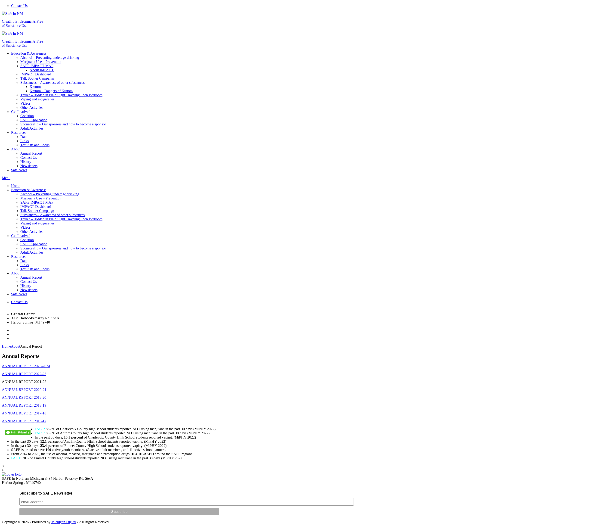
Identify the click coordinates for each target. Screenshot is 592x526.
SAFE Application (33, 120)
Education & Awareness (28, 53)
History (25, 162)
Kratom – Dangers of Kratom (51, 91)
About (15, 149)
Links (24, 141)
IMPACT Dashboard (35, 74)
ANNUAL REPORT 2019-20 (24, 397)
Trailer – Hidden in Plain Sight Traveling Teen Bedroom (61, 95)
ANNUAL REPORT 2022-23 (24, 374)
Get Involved (20, 112)
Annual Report (31, 153)
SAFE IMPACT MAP (36, 66)
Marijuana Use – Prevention (40, 62)
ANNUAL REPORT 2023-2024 (26, 366)
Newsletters (28, 166)
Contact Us (19, 6)
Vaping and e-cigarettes (37, 99)
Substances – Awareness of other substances (52, 82)
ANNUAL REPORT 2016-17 (24, 421)
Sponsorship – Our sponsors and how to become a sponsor (63, 124)
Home (15, 186)
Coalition (27, 116)
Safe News (19, 170)
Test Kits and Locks (34, 145)
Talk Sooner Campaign (37, 78)
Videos (25, 103)
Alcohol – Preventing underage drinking (49, 57)
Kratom (35, 87)
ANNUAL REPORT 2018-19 (24, 405)
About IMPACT (42, 70)
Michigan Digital (63, 522)
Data (23, 137)
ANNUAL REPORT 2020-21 (24, 390)
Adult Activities (31, 128)
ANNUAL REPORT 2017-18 (24, 413)
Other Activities (31, 107)
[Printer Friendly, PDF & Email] (18, 434)
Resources (18, 132)
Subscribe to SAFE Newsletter (45, 493)
